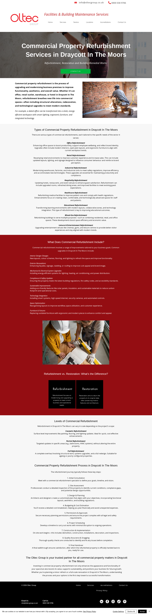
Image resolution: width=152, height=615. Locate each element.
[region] (62, 394)
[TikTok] (119, 601)
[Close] (149, 611)
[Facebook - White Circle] (107, 601)
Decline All (131, 611)
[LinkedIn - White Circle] (101, 601)
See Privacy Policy (89, 611)
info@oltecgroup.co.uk (29, 603)
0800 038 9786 (48, 603)
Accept (142, 611)
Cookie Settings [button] (118, 611)
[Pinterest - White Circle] (124, 601)
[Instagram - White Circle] (113, 601)
